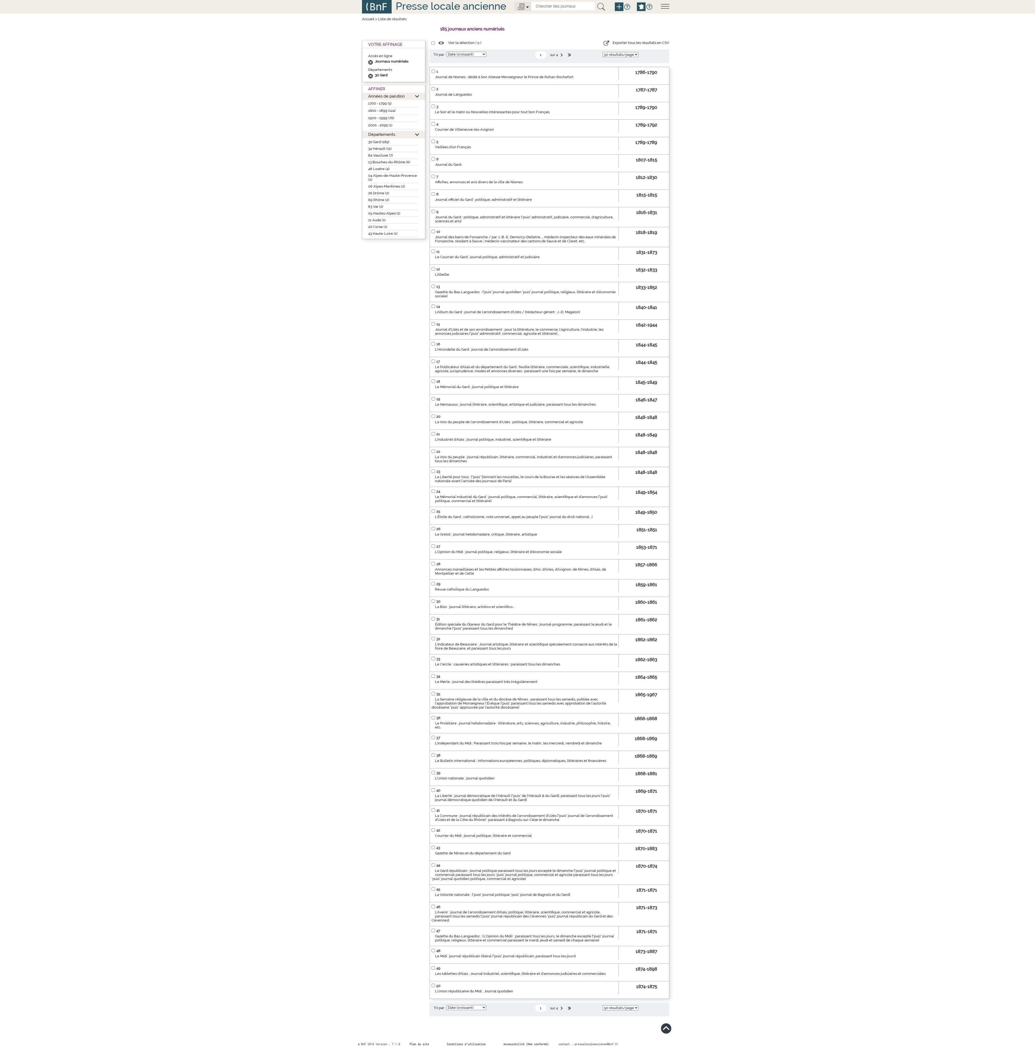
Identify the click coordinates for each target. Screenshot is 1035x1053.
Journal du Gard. (448, 165)
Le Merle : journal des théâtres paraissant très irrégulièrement (486, 682)
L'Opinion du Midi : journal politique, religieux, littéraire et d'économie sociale (498, 552)
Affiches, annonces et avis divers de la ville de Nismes (479, 182)
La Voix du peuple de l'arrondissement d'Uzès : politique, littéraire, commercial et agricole (509, 422)
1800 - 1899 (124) (382, 111)
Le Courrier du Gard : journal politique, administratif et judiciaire (487, 257)
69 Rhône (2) (378, 200)
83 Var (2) (375, 207)
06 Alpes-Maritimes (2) (386, 186)
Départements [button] (381, 134)
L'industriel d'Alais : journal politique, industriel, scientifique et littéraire (493, 439)
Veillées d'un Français (453, 147)
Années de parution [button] (386, 96)
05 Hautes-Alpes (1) (384, 213)
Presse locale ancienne (451, 6)
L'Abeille (442, 274)
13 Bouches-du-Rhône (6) (389, 162)
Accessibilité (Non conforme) (526, 1044)
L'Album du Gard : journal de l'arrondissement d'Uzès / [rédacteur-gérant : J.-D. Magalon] (507, 312)
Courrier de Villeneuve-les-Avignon (464, 129)
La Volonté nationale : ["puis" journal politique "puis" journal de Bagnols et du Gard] (502, 895)
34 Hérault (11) (380, 149)
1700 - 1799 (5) (380, 103)
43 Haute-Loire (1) (383, 234)
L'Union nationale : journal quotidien (465, 778)
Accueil (368, 19)
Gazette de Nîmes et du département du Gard (472, 853)
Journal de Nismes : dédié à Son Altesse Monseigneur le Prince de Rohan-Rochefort (504, 77)
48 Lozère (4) (378, 169)
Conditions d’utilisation (466, 1044)
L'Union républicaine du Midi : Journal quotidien (474, 991)
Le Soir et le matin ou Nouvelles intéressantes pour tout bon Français (492, 112)
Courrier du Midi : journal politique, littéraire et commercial (483, 836)
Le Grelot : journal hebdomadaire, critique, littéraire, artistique (486, 534)
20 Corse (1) (377, 227)
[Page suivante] (562, 55)
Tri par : (440, 55)
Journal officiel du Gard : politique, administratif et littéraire (483, 200)
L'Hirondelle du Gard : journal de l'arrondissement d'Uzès (481, 349)
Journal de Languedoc (453, 94)
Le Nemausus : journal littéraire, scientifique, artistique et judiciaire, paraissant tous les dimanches (515, 404)
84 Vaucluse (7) (380, 155)
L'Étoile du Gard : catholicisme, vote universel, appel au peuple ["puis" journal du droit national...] (513, 517)
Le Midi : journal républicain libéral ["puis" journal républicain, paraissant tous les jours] (505, 956)
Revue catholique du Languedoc (462, 589)
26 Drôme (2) (378, 193)
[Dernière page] (570, 55)
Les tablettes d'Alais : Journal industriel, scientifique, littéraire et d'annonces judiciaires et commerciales (520, 974)
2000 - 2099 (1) (380, 125)
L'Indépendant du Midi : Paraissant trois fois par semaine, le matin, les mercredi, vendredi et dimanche (518, 743)
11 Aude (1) (377, 220)
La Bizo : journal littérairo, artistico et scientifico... (475, 607)
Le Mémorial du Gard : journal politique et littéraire (477, 387)
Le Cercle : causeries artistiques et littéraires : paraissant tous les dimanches (497, 664)
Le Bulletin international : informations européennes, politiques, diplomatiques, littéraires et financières (520, 761)
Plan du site (419, 1044)
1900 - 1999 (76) (381, 118)
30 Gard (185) (378, 142)
